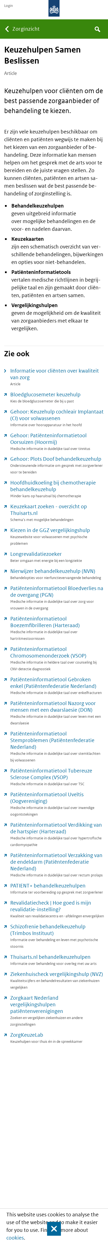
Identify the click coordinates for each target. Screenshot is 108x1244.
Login (8, 6)
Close (51, 1229)
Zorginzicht (26, 29)
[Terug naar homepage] (54, 8)
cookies (15, 1238)
